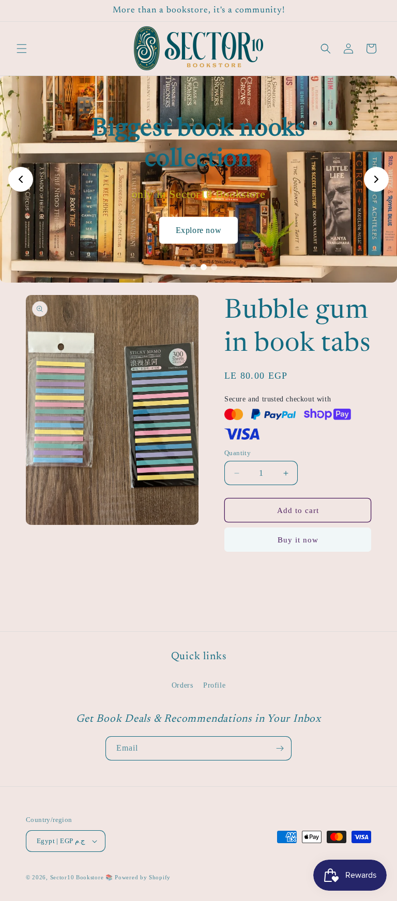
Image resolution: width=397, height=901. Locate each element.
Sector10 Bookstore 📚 (82, 877)
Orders (182, 685)
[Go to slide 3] (204, 267)
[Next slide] (376, 179)
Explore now (199, 229)
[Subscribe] (279, 748)
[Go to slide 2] (193, 267)
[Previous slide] (20, 179)
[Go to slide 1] (183, 267)
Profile (214, 685)
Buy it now (298, 540)
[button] (21, 48)
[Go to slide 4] (214, 267)
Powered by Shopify (143, 877)
